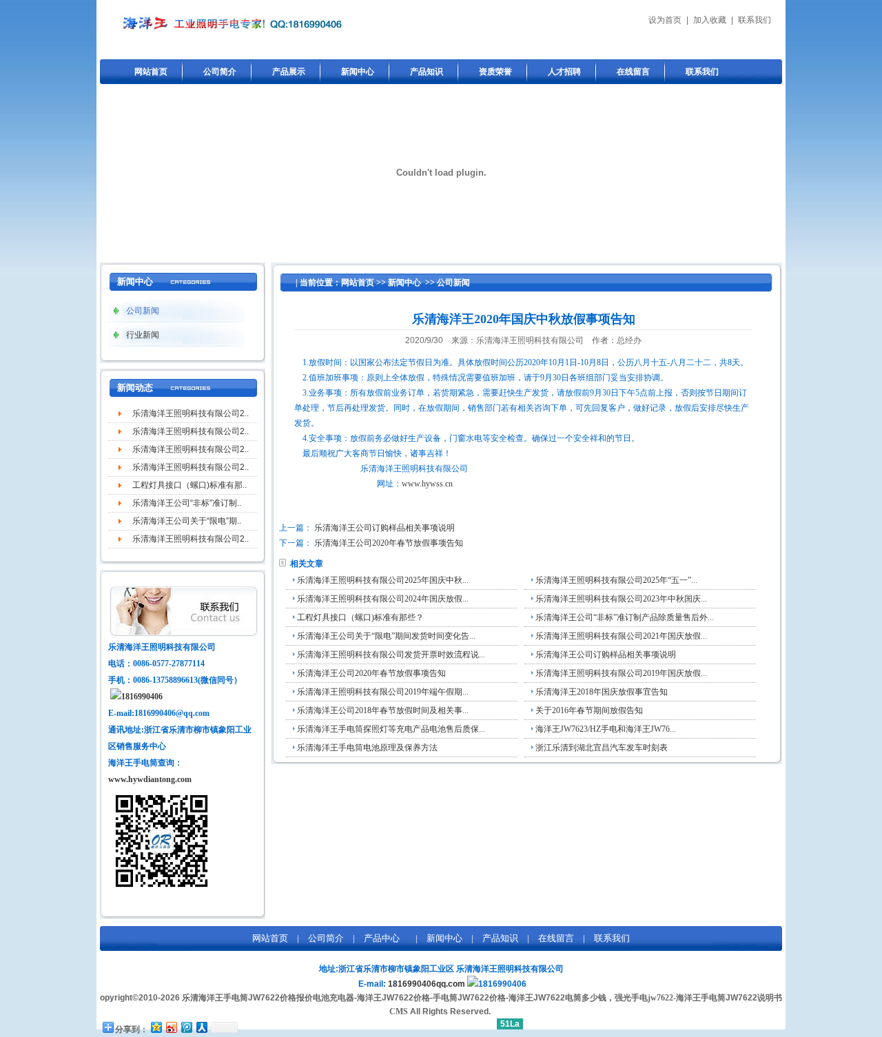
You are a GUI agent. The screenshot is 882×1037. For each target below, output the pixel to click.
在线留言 (633, 71)
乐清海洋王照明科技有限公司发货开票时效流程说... (391, 654)
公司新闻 (453, 282)
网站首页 (150, 71)
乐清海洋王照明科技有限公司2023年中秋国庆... (621, 599)
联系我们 (754, 20)
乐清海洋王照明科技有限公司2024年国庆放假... (383, 599)
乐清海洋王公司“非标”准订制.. (186, 503)
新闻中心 (357, 71)
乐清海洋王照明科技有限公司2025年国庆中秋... (383, 580)
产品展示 (288, 71)
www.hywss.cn (427, 484)
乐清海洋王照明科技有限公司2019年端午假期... (383, 692)
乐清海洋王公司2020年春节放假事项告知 (388, 543)
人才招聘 (564, 71)
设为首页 (664, 20)
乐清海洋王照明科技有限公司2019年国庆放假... (621, 673)
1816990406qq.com (426, 984)
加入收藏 (709, 20)
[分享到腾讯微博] (186, 1027)
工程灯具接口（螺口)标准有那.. (189, 485)
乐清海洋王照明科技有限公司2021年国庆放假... (621, 636)
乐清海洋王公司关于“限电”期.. (186, 521)
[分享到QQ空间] (155, 1027)
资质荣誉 (495, 71)
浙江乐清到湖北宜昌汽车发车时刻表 (601, 747)
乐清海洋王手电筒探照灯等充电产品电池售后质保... (391, 729)
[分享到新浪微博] (170, 1027)
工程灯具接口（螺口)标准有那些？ (360, 617)
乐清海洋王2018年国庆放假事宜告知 (601, 692)
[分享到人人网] (201, 1027)
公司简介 (219, 71)
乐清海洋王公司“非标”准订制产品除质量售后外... (624, 617)
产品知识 (426, 71)
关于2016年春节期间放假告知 (589, 710)
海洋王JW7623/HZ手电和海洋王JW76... (605, 729)
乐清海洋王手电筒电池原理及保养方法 (367, 747)
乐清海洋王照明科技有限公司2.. (190, 413)
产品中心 (382, 938)
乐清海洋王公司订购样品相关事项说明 (384, 528)
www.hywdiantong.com (150, 779)
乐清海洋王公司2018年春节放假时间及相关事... (383, 710)
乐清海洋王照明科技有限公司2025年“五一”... (616, 580)
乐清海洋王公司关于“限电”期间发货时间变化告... (386, 636)
